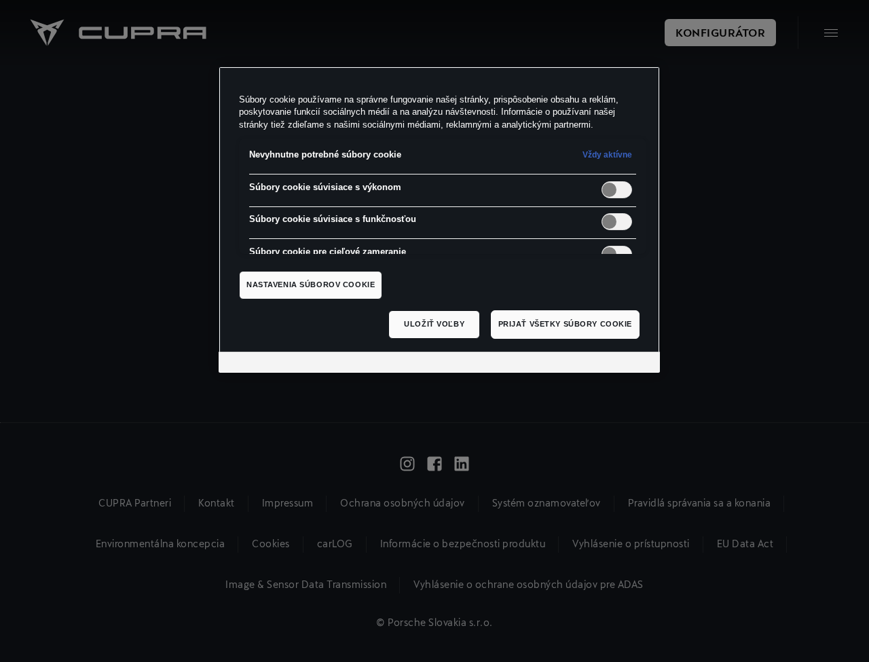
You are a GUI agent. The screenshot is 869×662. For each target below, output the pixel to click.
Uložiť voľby (434, 324)
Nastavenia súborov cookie (310, 284)
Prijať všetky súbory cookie (565, 324)
